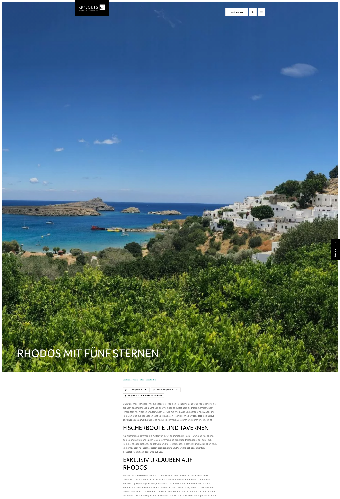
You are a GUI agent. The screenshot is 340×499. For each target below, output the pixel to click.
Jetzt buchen (237, 12)
